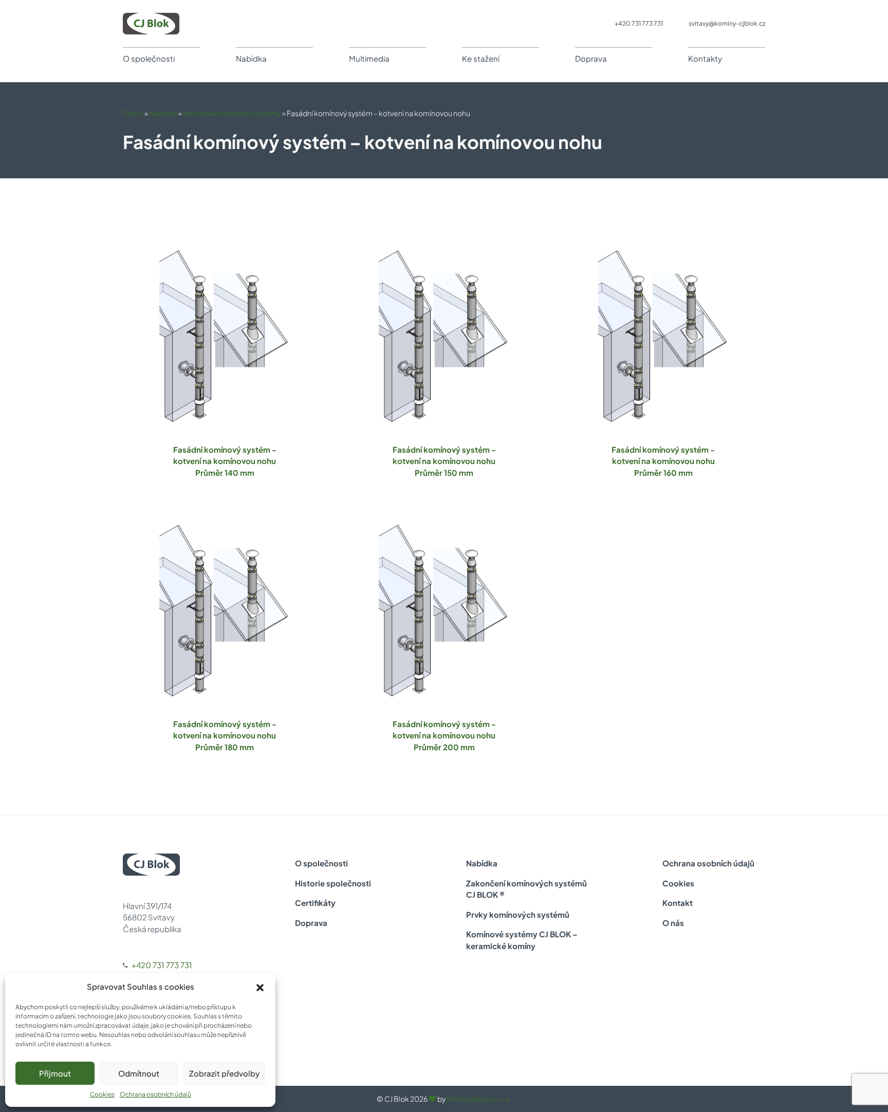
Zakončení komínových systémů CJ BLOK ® (526, 889)
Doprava (591, 58)
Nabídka (251, 58)
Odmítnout (138, 1073)
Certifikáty (315, 902)
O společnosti (149, 58)
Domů (133, 113)
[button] (260, 986)
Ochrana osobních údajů (155, 1094)
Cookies (102, 1094)
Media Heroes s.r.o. (479, 1098)
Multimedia (369, 58)
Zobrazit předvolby (224, 1073)
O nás (673, 923)
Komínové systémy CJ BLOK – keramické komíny (522, 940)
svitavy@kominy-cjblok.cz (727, 23)
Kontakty (705, 58)
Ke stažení (480, 58)
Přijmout (55, 1073)
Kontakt (677, 902)
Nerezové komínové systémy (232, 113)
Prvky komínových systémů (517, 914)
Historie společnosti (333, 883)
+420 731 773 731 (639, 23)
